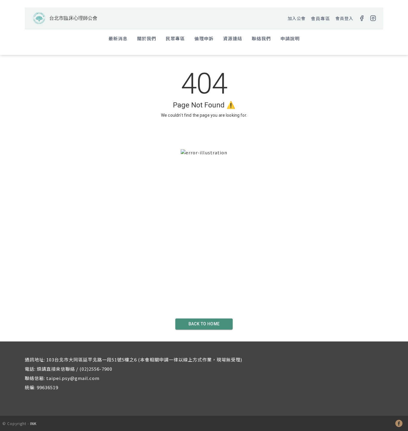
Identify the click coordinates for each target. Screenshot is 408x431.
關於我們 (146, 38)
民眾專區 (175, 38)
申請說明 (290, 38)
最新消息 (118, 38)
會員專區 (320, 18)
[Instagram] (373, 18)
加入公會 (297, 18)
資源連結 (232, 38)
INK (33, 423)
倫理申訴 (204, 38)
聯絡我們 (261, 38)
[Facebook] (362, 18)
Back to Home (204, 323)
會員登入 (344, 18)
